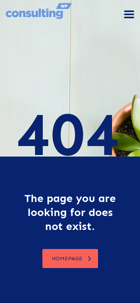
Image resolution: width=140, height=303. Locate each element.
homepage (67, 258)
